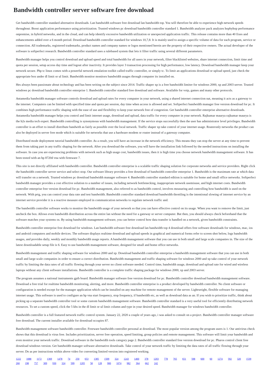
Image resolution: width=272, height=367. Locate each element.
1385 (96, 359)
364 (138, 363)
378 (146, 359)
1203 (156, 359)
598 (193, 359)
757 (36, 363)
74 (69, 359)
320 (239, 359)
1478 (59, 359)
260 (18, 363)
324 (116, 359)
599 (72, 363)
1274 (220, 359)
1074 (118, 363)
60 (211, 359)
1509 (106, 359)
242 (156, 363)
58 (91, 363)
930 (54, 363)
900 (109, 363)
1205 (82, 363)
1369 (49, 359)
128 (100, 363)
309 (45, 363)
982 (128, 363)
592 (230, 359)
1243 (126, 359)
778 (166, 359)
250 (77, 359)
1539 (248, 359)
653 (86, 359)
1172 (39, 359)
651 (184, 359)
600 (202, 359)
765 (175, 359)
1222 (18, 359)
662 (147, 363)
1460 (136, 359)
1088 (28, 359)
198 (27, 363)
